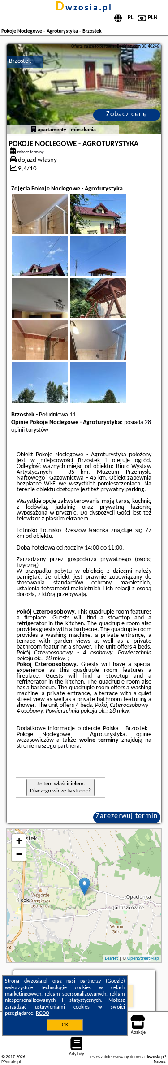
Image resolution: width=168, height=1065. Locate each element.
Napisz (159, 1061)
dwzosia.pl (84, 8)
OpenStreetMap (143, 958)
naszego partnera (57, 746)
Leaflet (111, 958)
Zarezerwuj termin (127, 816)
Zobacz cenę (126, 114)
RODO (42, 1013)
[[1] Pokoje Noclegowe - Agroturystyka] (84, 89)
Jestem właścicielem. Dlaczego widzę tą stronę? (60, 787)
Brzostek (20, 61)
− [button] (19, 854)
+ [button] (19, 840)
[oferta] (33, 130)
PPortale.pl (11, 1062)
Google (115, 981)
